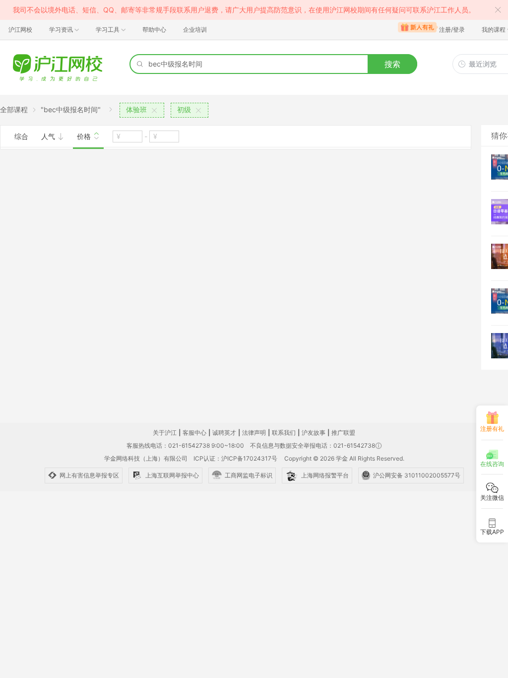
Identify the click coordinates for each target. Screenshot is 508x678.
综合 (21, 136)
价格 (85, 136)
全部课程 (14, 109)
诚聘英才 (224, 432)
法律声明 (254, 432)
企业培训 (195, 29)
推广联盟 (343, 432)
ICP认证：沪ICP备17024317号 (235, 458)
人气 (49, 136)
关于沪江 (165, 432)
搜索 (392, 64)
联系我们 (284, 432)
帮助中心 (154, 29)
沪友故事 (313, 432)
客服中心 (194, 432)
